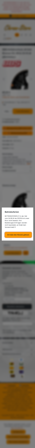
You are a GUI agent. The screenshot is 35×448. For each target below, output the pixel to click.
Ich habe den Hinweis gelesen (18, 235)
